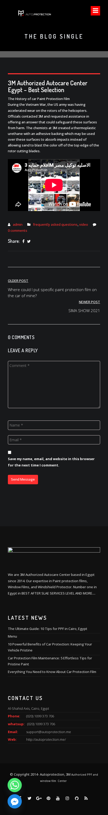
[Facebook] (23, 241)
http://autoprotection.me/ (46, 739)
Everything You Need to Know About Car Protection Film (52, 671)
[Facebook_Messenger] (15, 801)
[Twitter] (29, 241)
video (83, 224)
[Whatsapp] (15, 785)
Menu (12, 636)
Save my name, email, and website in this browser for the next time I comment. (51, 461)
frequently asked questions (55, 224)
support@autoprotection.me (48, 731)
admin (18, 224)
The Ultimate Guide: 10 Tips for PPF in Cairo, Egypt (47, 628)
